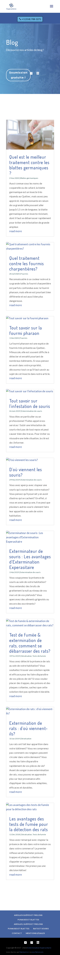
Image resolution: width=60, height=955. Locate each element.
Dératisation (26, 656)
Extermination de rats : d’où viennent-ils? (28, 728)
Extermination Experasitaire (39, 948)
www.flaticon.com (37, 952)
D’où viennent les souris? (25, 472)
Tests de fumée (39, 656)
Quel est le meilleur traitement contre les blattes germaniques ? (29, 165)
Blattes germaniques (29, 178)
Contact (17, 933)
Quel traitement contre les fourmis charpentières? (26, 263)
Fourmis (24, 274)
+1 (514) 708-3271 (31, 19)
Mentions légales (35, 933)
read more (15, 231)
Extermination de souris (31, 411)
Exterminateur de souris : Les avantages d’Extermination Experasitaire (30, 559)
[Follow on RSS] (37, 73)
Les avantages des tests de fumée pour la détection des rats (28, 824)
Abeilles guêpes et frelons (28, 915)
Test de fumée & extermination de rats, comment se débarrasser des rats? (29, 643)
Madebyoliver (24, 952)
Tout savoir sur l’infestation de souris (29, 403)
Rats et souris (41, 928)
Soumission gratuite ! (18, 75)
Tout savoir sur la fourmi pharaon (25, 330)
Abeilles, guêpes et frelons (28, 924)
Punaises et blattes (28, 919)
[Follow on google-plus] (31, 73)
